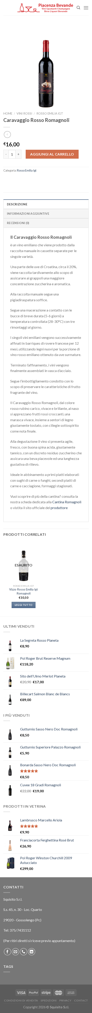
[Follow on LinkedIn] (31, 951)
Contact (81, 1000)
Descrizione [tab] (17, 204)
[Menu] (86, 7)
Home (7, 113)
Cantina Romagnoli (66, 502)
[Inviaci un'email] (15, 951)
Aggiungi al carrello (52, 154)
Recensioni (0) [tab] (18, 223)
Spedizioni (48, 1000)
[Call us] (23, 951)
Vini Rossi (24, 113)
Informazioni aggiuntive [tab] (28, 213)
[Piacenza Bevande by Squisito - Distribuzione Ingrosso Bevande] (45, 8)
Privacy (65, 1000)
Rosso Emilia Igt (49, 113)
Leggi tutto (24, 604)
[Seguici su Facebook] (7, 951)
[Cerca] (78, 7)
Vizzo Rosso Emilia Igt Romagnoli (23, 591)
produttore (59, 507)
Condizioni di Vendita (21, 1000)
